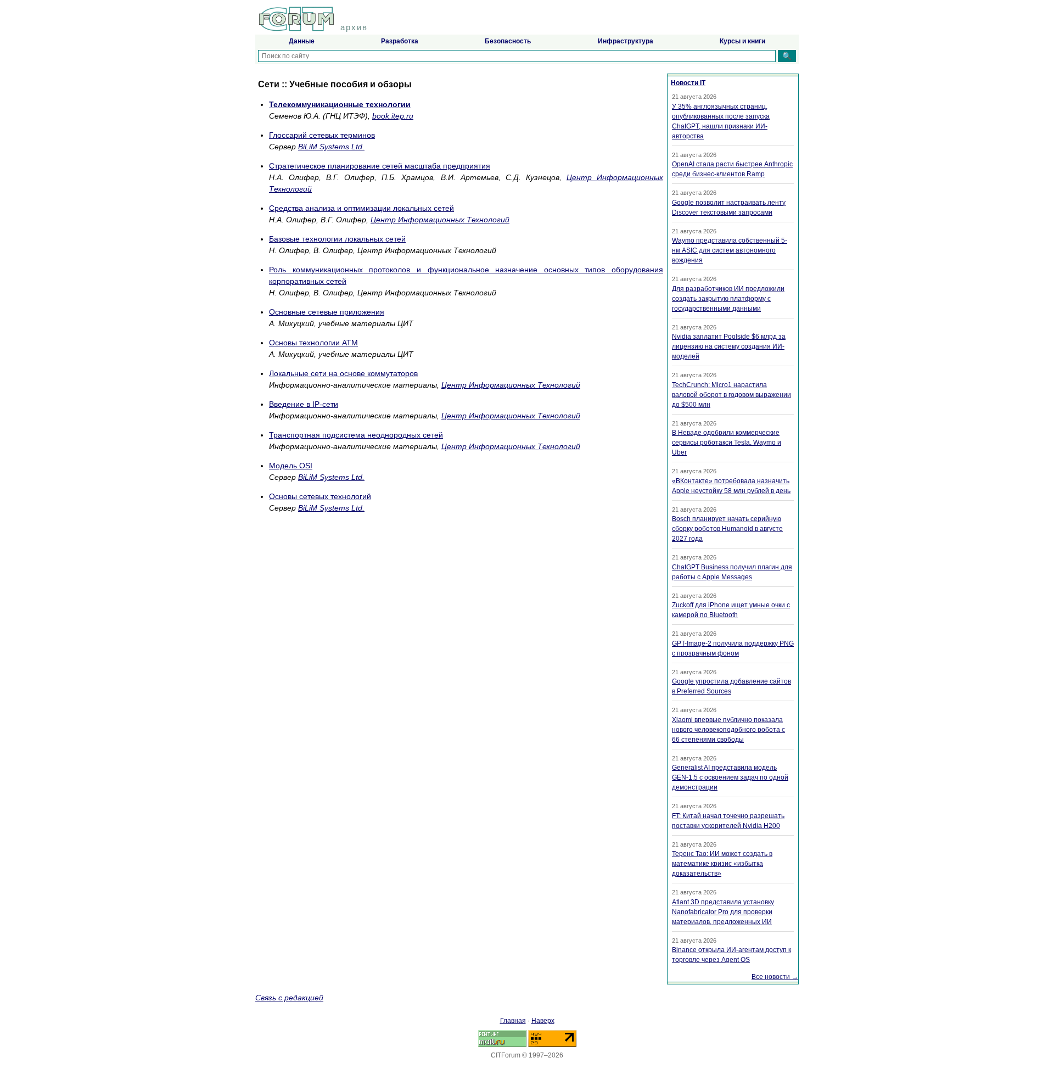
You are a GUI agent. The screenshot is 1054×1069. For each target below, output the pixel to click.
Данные (302, 41)
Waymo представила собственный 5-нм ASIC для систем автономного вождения (729, 250)
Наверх (542, 1021)
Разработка (399, 41)
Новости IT (688, 83)
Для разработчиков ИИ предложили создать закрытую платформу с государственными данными (728, 298)
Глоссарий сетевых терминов (322, 135)
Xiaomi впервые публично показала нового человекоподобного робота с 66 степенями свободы (728, 729)
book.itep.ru (392, 115)
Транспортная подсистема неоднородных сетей (356, 434)
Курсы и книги (742, 41)
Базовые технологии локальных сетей (337, 238)
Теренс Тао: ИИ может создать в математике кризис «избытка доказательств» (722, 863)
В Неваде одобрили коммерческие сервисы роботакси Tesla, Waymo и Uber (726, 442)
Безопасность (508, 41)
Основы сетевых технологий (320, 496)
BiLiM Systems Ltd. (331, 146)
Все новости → (775, 977)
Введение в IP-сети (303, 404)
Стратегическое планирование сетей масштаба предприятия (379, 165)
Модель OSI (290, 465)
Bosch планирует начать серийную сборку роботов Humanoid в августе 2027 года (727, 528)
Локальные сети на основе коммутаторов (343, 373)
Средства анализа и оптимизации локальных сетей (361, 208)
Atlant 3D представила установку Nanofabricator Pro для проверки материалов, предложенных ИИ (723, 912)
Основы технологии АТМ (313, 342)
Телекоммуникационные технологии (340, 104)
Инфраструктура (625, 41)
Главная (513, 1021)
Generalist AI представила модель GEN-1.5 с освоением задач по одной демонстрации (730, 777)
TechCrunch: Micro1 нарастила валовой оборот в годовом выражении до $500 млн (731, 394)
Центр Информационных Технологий (440, 219)
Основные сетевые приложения (326, 311)
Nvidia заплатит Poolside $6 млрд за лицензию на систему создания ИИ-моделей (729, 346)
